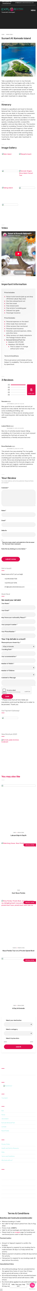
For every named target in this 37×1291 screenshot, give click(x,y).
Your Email (5, 610)
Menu (33, 10)
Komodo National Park (8, 1123)
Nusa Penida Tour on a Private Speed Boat (18, 951)
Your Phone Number (8, 632)
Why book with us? (7, 1160)
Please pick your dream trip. (11, 642)
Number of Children (8, 670)
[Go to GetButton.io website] (32, 1289)
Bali (2, 1111)
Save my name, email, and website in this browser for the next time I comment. (18, 543)
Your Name (5, 603)
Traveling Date (6, 649)
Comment (5, 488)
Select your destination (14, 1020)
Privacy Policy (5, 1144)
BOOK (7, 696)
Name (3, 510)
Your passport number (9, 624)
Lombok (3, 1127)
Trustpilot (4, 1098)
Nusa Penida (5, 1131)
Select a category (12, 1029)
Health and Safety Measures (10, 1148)
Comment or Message (8, 678)
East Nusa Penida (18, 893)
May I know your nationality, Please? (13, 617)
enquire (17, 1232)
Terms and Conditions (8, 1156)
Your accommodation (9, 656)
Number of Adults (7, 663)
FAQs (3, 1152)
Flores (3, 1115)
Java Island (4, 1119)
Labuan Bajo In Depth (18, 835)
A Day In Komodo (18, 1008)
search (18, 1047)
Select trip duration (12, 1038)
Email (3, 520)
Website (4, 530)
